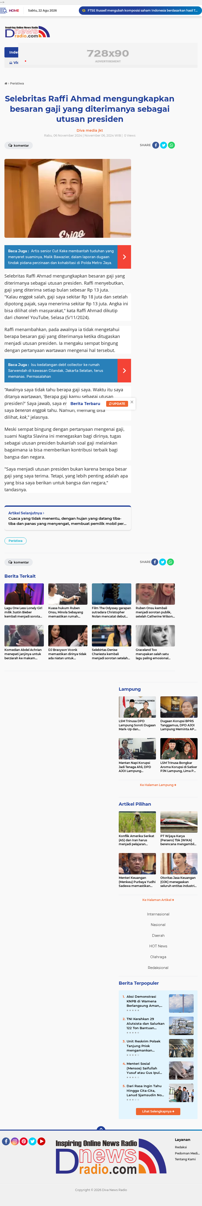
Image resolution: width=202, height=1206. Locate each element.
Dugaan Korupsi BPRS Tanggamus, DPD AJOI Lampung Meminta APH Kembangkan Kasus (178, 725)
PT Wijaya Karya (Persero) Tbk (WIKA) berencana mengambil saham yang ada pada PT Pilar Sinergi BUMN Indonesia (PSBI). (179, 840)
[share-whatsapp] (171, 145)
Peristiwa (15, 541)
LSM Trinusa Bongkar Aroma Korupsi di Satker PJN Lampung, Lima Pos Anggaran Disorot (178, 767)
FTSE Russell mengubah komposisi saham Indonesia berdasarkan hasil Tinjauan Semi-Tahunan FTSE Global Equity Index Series (143, 10)
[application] (101, 1201)
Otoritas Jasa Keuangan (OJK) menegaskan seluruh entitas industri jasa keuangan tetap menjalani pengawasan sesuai (178, 882)
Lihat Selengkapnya (157, 1111)
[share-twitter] (163, 145)
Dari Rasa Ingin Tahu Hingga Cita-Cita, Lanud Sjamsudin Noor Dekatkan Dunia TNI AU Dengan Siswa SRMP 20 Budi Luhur (146, 1090)
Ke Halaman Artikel (157, 900)
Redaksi (181, 1147)
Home (14, 10)
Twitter (35, 1147)
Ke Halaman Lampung (157, 785)
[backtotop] (101, 1130)
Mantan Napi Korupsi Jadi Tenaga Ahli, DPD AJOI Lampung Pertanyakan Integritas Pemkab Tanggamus (136, 767)
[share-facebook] (155, 145)
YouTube (44, 1147)
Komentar (21, 562)
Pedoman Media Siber (188, 1153)
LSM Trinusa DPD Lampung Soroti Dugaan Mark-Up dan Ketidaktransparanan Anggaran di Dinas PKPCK (137, 725)
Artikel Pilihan (135, 804)
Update (118, 404)
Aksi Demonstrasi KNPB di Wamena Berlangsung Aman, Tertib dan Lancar (143, 1001)
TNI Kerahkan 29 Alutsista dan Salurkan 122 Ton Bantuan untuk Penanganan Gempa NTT (146, 1023)
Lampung (130, 689)
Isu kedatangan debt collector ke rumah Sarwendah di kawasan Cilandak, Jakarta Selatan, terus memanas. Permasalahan (55, 371)
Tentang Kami (185, 1159)
